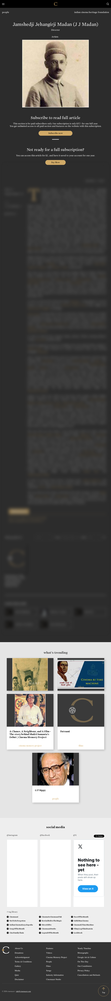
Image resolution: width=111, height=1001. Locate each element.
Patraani (65, 731)
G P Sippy (40, 790)
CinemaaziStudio (49, 929)
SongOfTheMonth (17, 929)
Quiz (17, 975)
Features (49, 948)
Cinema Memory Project (56, 957)
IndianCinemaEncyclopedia (21, 925)
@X (75, 835)
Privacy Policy (84, 970)
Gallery (18, 966)
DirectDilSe (46, 925)
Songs (48, 970)
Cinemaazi (13, 917)
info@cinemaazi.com (23, 991)
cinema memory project (30, 745)
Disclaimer (19, 979)
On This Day (83, 961)
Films (48, 966)
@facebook (45, 835)
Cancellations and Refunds (89, 975)
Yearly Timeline (84, 948)
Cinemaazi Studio (53, 979)
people (5, 12)
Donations (19, 952)
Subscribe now (55, 133)
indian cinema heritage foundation (91, 12)
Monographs (83, 952)
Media (17, 970)
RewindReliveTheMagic (52, 921)
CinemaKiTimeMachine (84, 925)
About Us (19, 948)
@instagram (12, 835)
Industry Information (55, 975)
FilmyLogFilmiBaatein (83, 929)
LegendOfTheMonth (50, 933)
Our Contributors (85, 966)
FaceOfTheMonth (81, 917)
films (81, 745)
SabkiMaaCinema (81, 921)
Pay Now (55, 162)
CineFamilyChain (16, 933)
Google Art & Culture (87, 957)
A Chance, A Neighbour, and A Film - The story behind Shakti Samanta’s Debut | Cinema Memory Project (30, 734)
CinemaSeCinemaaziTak (52, 917)
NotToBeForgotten (17, 921)
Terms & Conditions (23, 961)
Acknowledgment (22, 957)
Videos (49, 952)
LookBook (78, 933)
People (49, 961)
